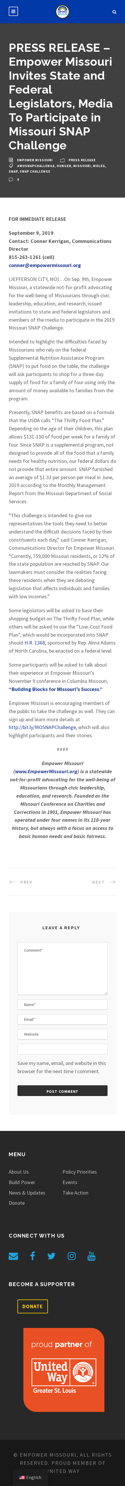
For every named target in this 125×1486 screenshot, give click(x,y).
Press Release (82, 160)
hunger (64, 166)
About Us (19, 1171)
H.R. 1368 (34, 642)
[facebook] (32, 1256)
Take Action (75, 1192)
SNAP (13, 171)
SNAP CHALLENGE (35, 171)
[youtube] (91, 1256)
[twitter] (51, 1256)
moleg (99, 166)
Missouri (82, 166)
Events (70, 1182)
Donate (17, 1202)
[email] (13, 1256)
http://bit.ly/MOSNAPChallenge (42, 727)
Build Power (22, 1182)
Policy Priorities (80, 1171)
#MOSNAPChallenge (36, 166)
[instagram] (72, 1256)
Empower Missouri (35, 160)
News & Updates (27, 1192)
